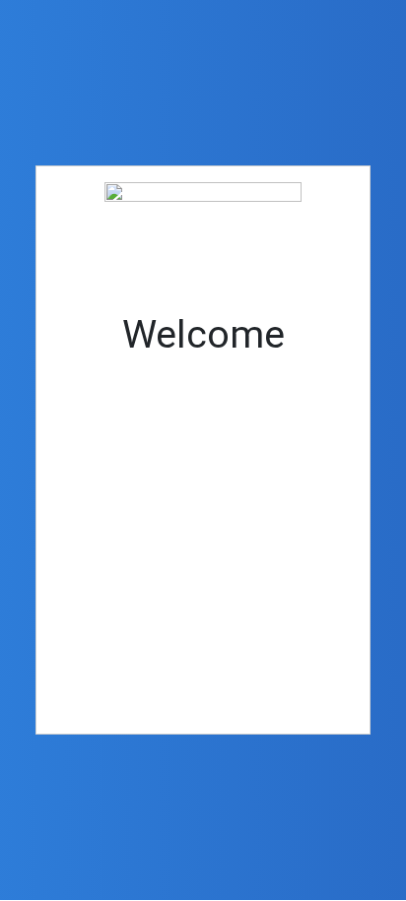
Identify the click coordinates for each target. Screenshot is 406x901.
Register (281, 618)
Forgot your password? (203, 677)
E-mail (81, 392)
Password (94, 475)
